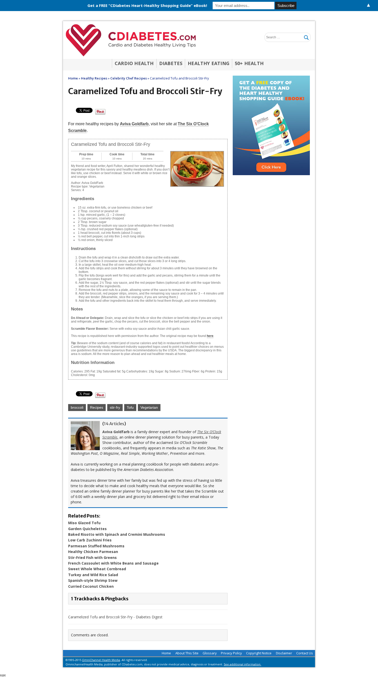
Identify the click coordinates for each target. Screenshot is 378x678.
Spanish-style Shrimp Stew (93, 580)
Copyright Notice (259, 653)
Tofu (130, 407)
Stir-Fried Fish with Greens (92, 557)
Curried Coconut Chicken (91, 586)
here (210, 336)
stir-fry (115, 407)
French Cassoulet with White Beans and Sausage (113, 563)
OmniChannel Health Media (101, 660)
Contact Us (304, 653)
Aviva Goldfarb (134, 124)
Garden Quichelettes (87, 528)
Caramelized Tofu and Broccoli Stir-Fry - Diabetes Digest (115, 616)
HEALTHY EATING (208, 63)
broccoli (77, 407)
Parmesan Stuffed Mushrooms (96, 545)
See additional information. (242, 664)
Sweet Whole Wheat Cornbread (97, 568)
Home (166, 653)
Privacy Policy (231, 653)
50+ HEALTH (249, 63)
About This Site (187, 653)
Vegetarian (149, 407)
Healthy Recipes (94, 78)
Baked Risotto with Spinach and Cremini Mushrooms (116, 534)
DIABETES (171, 63)
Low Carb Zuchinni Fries (90, 540)
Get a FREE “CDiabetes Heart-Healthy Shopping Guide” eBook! (147, 5)
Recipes (96, 407)
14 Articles (114, 423)
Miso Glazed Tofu (84, 522)
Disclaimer (284, 653)
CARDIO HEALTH (134, 63)
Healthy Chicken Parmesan (93, 551)
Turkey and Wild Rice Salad (93, 574)
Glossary (210, 653)
